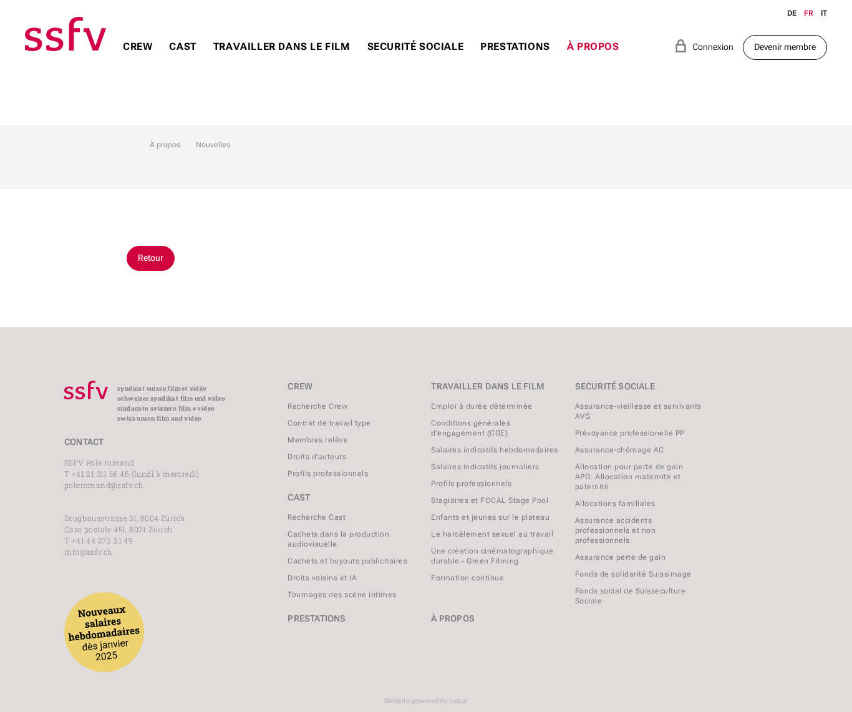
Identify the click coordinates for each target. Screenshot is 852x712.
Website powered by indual (426, 701)
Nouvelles (213, 144)
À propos (165, 144)
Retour (150, 258)
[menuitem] (137, 58)
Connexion (703, 45)
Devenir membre (785, 47)
